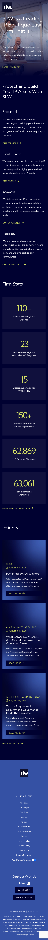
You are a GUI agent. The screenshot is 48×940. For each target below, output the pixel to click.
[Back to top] (42, 934)
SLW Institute (24, 826)
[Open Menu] (44, 7)
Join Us (24, 836)
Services (24, 812)
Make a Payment (24, 855)
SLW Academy (24, 831)
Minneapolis (17, 911)
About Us (24, 803)
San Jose (33, 911)
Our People (24, 807)
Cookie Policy (24, 845)
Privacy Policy (24, 841)
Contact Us (24, 850)
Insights (24, 822)
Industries (24, 817)
